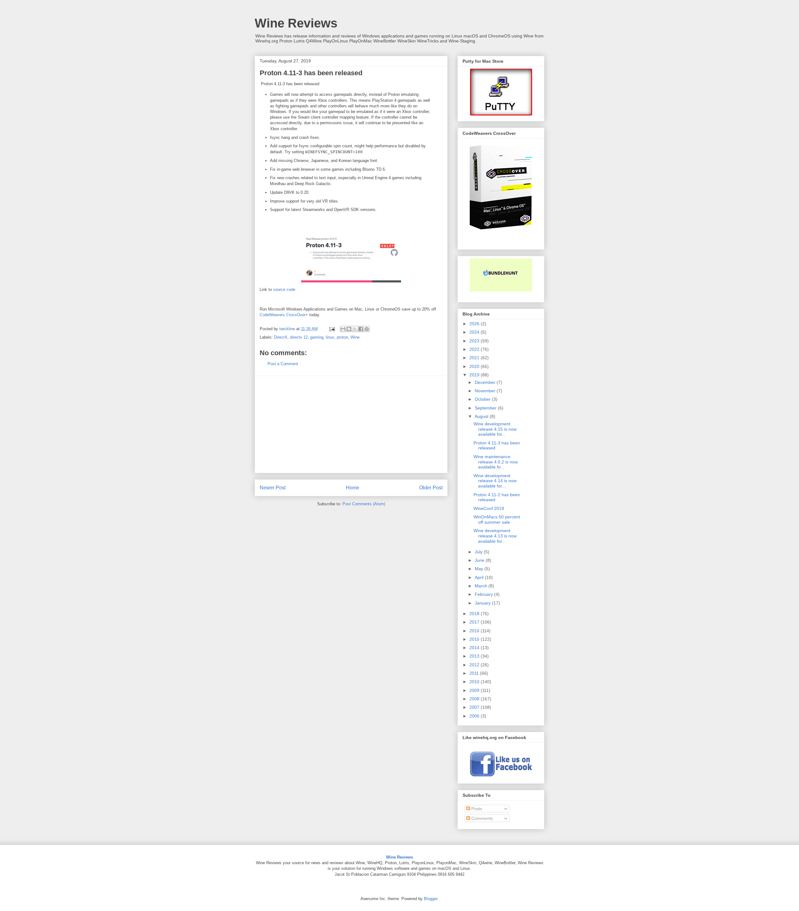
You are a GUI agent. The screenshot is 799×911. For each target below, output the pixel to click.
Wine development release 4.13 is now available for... (495, 536)
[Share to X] (355, 329)
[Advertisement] (351, 424)
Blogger (430, 898)
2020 (475, 366)
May (479, 568)
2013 (475, 656)
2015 (475, 639)
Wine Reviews (296, 23)
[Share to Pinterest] (367, 329)
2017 (475, 622)
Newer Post (273, 487)
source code (284, 289)
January (483, 602)
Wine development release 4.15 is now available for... (495, 429)
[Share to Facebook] (361, 329)
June (480, 560)
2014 (475, 647)
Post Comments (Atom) (363, 504)
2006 (475, 715)
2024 (475, 332)
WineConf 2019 (488, 508)
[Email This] (343, 329)
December (486, 382)
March (481, 585)
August (482, 416)
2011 (474, 673)
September (486, 407)
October (483, 399)
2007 (475, 707)
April (480, 577)
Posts (476, 808)
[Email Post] (331, 328)
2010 (475, 681)
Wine (355, 337)
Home (352, 487)
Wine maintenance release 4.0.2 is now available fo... (495, 462)
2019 (475, 374)
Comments (481, 818)
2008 (475, 698)
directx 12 (299, 337)
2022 (475, 349)
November (486, 390)
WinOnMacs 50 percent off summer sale (496, 519)
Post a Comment (282, 363)
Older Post (431, 487)
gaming (316, 337)
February (484, 594)
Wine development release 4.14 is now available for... (495, 481)
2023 (475, 340)
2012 (475, 664)
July (479, 551)
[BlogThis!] (349, 329)
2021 (475, 357)
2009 (475, 690)
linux (330, 337)
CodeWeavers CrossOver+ (284, 314)
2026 (475, 323)
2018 (475, 613)
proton (342, 337)
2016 (475, 630)
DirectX (280, 337)
